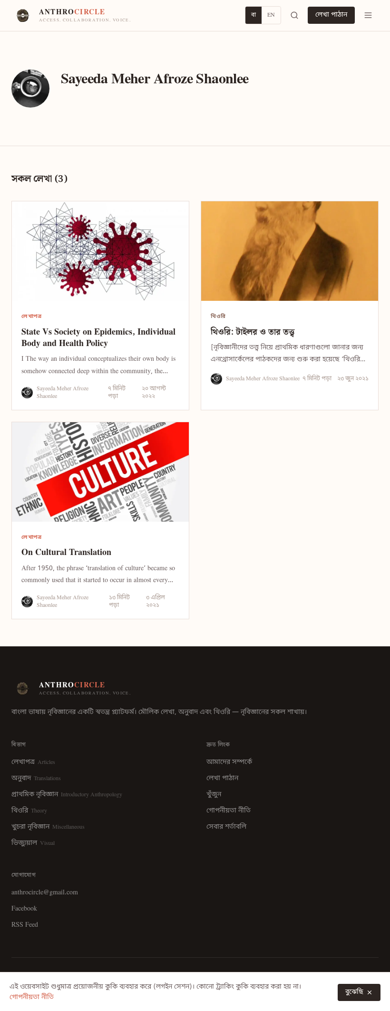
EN (271, 15)
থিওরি (29, 810)
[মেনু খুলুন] (368, 15)
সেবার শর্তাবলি (226, 827)
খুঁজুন (213, 794)
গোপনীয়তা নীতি (228, 810)
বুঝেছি (354, 992)
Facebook (24, 908)
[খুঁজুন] (294, 15)
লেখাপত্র (33, 762)
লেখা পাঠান (331, 15)
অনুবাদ (36, 778)
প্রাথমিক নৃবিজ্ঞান (66, 794)
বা (253, 15)
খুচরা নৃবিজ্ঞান (48, 827)
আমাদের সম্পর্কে (229, 762)
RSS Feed (24, 925)
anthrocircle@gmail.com (44, 892)
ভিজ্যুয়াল (33, 843)
